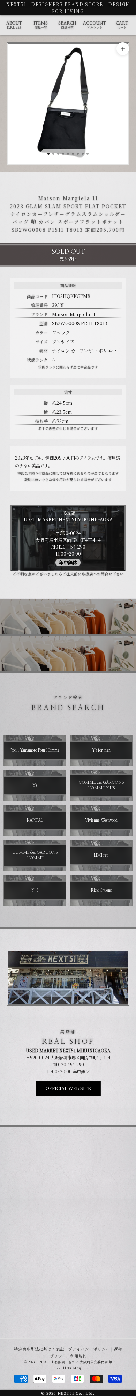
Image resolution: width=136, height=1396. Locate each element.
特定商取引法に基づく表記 (39, 1349)
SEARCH (67, 25)
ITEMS (41, 25)
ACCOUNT (94, 25)
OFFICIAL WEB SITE (68, 1088)
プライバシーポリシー (89, 1349)
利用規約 (78, 1356)
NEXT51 (16, 4)
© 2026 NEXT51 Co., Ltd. (68, 1393)
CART (122, 25)
